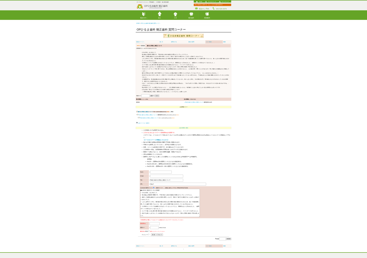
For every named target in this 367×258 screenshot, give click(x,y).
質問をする (174, 42)
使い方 (161, 42)
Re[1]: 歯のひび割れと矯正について (147, 115)
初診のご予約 (204, 9)
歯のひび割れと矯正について (145, 111)
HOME (200, 1)
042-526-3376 (221, 9)
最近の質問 (191, 42)
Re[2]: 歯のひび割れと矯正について (149, 118)
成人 (159, 18)
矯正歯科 (191, 18)
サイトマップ (225, 1)
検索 (224, 42)
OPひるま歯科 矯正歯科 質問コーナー (150, 23)
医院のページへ (140, 42)
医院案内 (207, 18)
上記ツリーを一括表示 (143, 123)
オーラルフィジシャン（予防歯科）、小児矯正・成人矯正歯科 (153, 2)
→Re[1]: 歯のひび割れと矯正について (193, 102)
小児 (175, 18)
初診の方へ (143, 18)
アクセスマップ (212, 1)
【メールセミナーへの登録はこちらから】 (156, 140)
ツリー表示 (209, 42)
